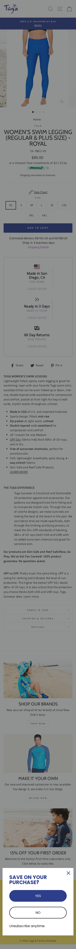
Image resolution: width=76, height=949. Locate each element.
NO (38, 912)
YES (38, 895)
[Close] (68, 873)
